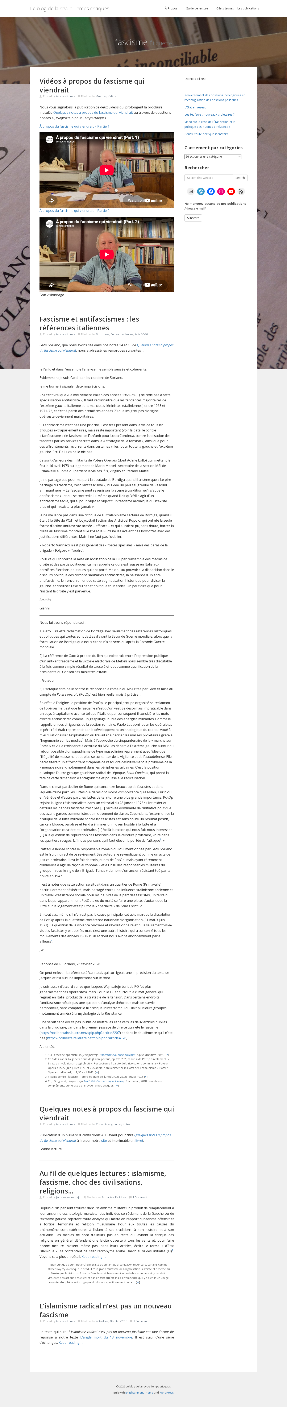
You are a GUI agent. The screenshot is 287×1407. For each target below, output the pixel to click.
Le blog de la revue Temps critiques (69, 8)
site (104, 1140)
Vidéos (112, 96)
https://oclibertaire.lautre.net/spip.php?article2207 (80, 1032)
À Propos (171, 8)
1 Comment (140, 1197)
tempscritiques (65, 96)
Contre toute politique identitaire (206, 134)
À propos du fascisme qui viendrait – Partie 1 (74, 126)
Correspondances (122, 334)
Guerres (101, 96)
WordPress (166, 1392)
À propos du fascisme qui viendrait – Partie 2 (74, 210)
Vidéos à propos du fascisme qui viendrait (91, 85)
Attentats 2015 (118, 1321)
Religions (120, 1197)
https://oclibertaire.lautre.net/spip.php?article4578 (86, 1038)
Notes (126, 1124)
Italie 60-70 (141, 334)
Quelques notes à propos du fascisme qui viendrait (93, 112)
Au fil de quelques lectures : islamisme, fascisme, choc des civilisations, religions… (102, 1182)
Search (240, 178)
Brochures (102, 334)
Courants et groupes (108, 1124)
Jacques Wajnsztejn (68, 1197)
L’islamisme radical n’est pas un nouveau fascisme (105, 1310)
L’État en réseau (195, 107)
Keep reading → (94, 1256)
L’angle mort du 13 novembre (106, 1337)
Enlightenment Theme (139, 1392)
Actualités (108, 1197)
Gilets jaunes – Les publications (237, 8)
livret (139, 1140)
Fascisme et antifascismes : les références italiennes (89, 323)
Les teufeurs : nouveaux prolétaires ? (209, 114)
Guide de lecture (197, 8)
